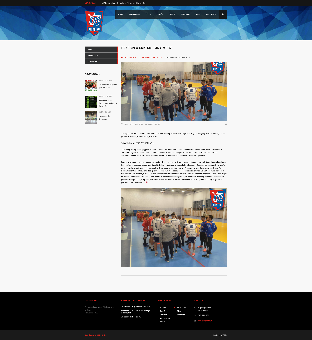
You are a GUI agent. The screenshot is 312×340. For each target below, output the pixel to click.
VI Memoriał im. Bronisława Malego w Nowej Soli (124, 3)
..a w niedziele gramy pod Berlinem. (136, 307)
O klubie (163, 307)
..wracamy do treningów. (131, 317)
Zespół (162, 311)
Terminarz (163, 315)
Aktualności (181, 315)
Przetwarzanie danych (165, 319)
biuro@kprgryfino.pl (205, 321)
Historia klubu (181, 307)
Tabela (179, 311)
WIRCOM (224, 335)
